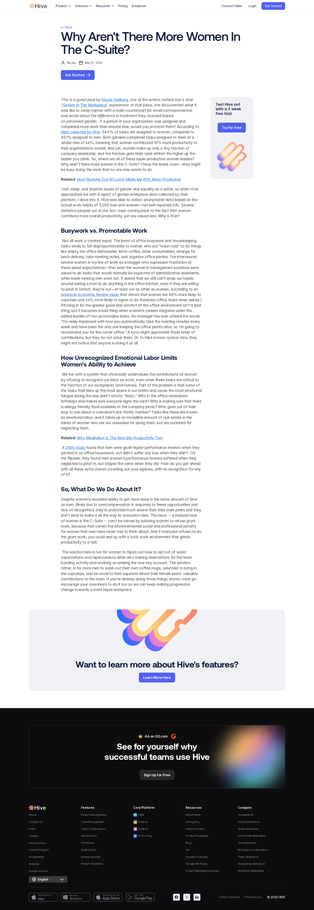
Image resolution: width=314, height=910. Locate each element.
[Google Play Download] (140, 897)
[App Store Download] (107, 897)
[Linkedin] (197, 897)
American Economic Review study (90, 294)
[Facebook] (176, 897)
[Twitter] (186, 897)
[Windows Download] (75, 897)
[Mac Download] (43, 897)
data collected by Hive (80, 132)
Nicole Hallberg (114, 99)
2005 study (75, 447)
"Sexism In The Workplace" (84, 105)
